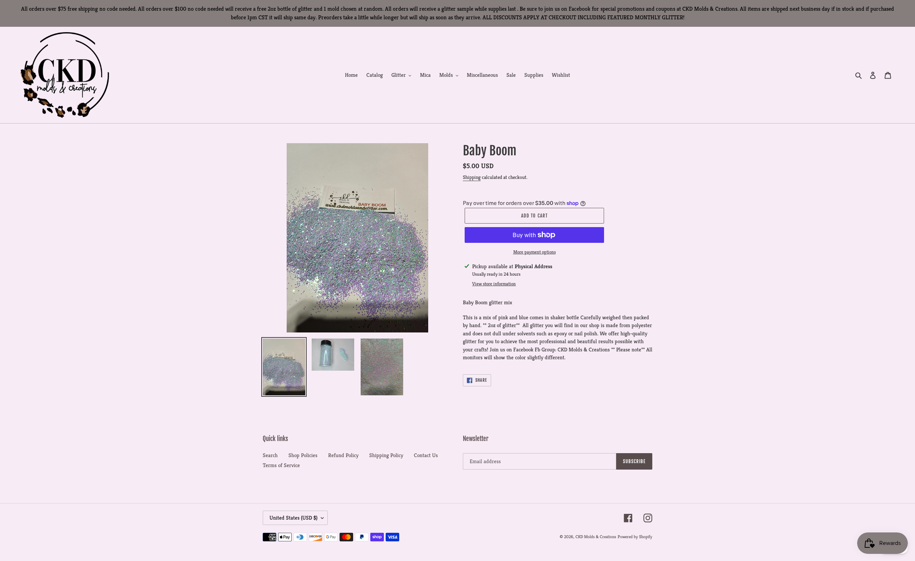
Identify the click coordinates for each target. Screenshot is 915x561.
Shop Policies (302, 455)
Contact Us (426, 455)
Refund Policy (343, 455)
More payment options (534, 252)
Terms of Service (281, 465)
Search (270, 455)
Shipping (472, 177)
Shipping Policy (386, 455)
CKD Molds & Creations (595, 536)
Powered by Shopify (635, 536)
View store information (494, 284)
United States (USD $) (293, 517)
